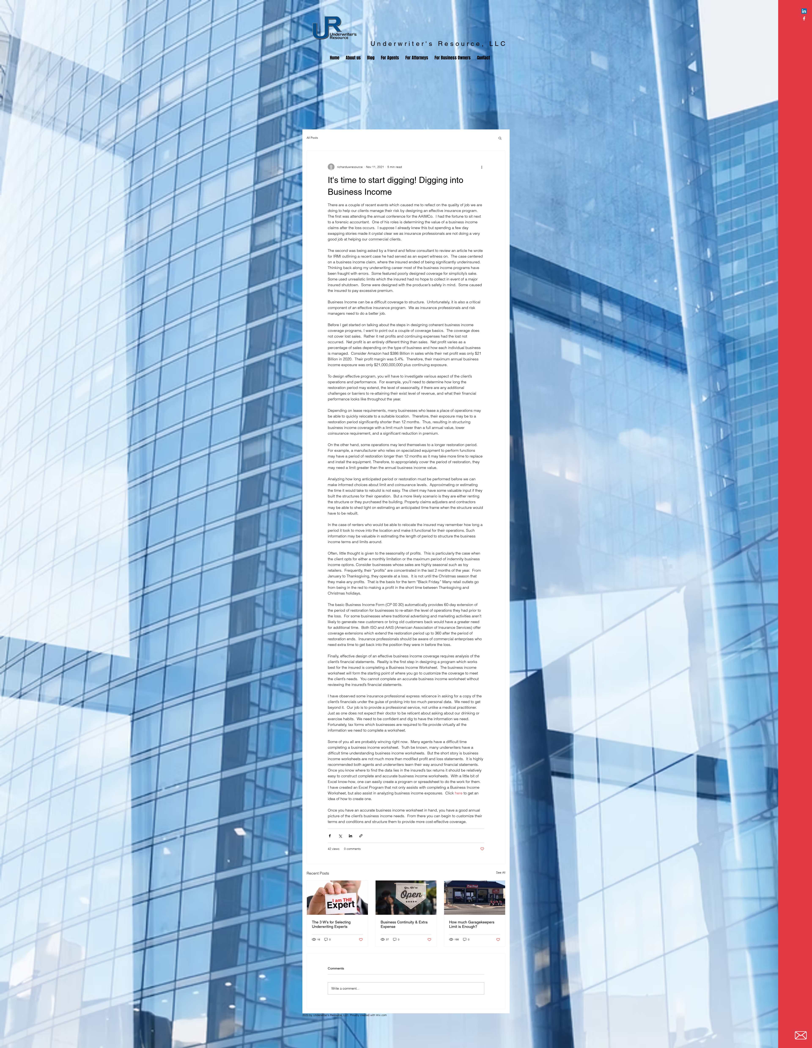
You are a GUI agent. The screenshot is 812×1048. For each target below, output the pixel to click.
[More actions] (481, 166)
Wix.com (381, 1015)
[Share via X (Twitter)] (340, 836)
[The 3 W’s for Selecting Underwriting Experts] (337, 897)
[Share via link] (361, 836)
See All (500, 872)
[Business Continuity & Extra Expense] (406, 897)
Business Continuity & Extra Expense (404, 924)
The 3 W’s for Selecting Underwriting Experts (331, 924)
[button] (500, 138)
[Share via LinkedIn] (350, 836)
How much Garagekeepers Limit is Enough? (471, 924)
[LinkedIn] (804, 11)
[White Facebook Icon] (804, 18)
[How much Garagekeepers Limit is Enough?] (474, 897)
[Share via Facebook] (330, 836)
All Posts (312, 138)
